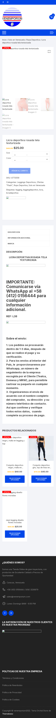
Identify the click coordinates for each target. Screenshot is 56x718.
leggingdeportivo (30, 189)
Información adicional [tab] (19, 238)
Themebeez (7, 714)
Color (8, 158)
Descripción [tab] (14, 232)
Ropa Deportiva (33, 40)
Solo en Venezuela (16, 40)
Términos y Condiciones (13, 678)
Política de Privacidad (11, 692)
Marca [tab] (11, 244)
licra (41, 189)
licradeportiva (12, 193)
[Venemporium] (16, 206)
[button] (49, 51)
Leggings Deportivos (26, 182)
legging (19, 189)
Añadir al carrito (19, 171)
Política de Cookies (11, 699)
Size (8, 153)
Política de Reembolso (12, 685)
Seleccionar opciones (14, 479)
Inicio (4, 40)
